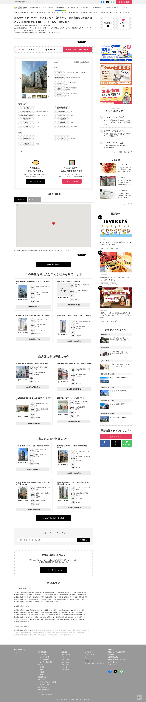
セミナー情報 (44, 657)
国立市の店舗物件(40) (78, 614)
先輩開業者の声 (43, 677)
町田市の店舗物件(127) (62, 612)
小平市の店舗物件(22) (20, 614)
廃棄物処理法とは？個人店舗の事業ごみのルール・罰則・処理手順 (115, 279)
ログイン (88, 657)
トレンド (64, 667)
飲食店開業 (65, 669)
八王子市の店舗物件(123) (22, 610)
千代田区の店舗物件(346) (22, 592)
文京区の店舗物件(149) (79, 592)
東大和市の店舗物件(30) (48, 617)
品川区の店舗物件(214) (64, 594)
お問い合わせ (112, 662)
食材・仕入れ (65, 662)
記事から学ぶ (42, 679)
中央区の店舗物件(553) (37, 592)
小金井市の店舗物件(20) (76, 612)
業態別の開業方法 (44, 689)
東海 (41, 674)
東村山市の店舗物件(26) (48, 614)
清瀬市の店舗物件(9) (62, 617)
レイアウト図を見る (72, 181)
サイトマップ (112, 664)
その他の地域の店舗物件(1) (22, 626)
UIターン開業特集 (46, 694)
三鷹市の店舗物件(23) (66, 610)
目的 (62, 649)
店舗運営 (113, 283)
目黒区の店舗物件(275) (79, 594)
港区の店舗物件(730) (51, 592)
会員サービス (89, 649)
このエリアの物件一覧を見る (53, 518)
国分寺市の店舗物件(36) (63, 614)
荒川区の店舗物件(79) (48, 599)
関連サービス (89, 661)
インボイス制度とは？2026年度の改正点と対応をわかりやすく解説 (116, 243)
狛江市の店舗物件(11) (34, 617)
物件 (62, 657)
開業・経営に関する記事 (48, 682)
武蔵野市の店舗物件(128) (52, 610)
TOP (15, 13)
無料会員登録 (116, 437)
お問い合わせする (35, 181)
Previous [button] (19, 77)
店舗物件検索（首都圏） (27, 13)
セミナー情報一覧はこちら (122, 152)
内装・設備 (65, 659)
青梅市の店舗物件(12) (80, 610)
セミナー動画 (44, 659)
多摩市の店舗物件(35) (36, 619)
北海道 (42, 672)
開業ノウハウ (104, 248)
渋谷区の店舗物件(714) (52, 597)
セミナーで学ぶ (42, 654)
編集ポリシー (44, 684)
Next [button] (48, 77)
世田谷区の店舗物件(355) (36, 597)
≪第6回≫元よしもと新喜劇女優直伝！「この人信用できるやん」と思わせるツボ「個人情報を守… (115, 315)
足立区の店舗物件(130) (21, 601)
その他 (40, 692)
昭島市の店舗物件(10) (34, 612)
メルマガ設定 (89, 654)
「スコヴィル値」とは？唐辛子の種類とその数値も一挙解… (125, 169)
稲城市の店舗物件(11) (50, 619)
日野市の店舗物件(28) (34, 614)
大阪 (41, 669)
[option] (34, 77)
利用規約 (111, 649)
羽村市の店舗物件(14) (63, 619)
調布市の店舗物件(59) (48, 612)
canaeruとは (112, 654)
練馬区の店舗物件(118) (77, 599)
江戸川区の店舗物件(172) (50, 601)
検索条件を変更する (54, 264)
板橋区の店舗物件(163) (62, 599)
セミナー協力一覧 (46, 662)
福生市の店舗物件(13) (20, 617)
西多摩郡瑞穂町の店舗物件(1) (23, 630)
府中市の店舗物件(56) (20, 612)
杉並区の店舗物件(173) (80, 597)
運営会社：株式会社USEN (117, 652)
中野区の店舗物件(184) (66, 597)
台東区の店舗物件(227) (21, 594)
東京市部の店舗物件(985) (22, 606)
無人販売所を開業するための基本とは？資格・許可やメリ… (125, 182)
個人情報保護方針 (114, 657)
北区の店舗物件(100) (35, 599)
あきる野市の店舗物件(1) (77, 619)
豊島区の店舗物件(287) (21, 599)
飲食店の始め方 (43, 687)
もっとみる (127, 204)
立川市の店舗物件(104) (37, 610)
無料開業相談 (42, 652)
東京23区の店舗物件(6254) (22, 588)
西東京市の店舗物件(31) (21, 621)
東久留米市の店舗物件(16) (77, 617)
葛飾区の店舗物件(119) (36, 601)
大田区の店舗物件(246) (21, 597)
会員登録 (88, 652)
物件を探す (41, 664)
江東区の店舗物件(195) (50, 594)
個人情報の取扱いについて (117, 659)
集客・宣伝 (65, 664)
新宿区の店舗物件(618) (65, 592)
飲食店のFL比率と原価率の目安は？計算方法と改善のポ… (125, 195)
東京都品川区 (41, 13)
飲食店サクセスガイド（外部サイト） (96, 663)
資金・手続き (114, 248)
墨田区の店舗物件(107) (36, 594)
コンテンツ (41, 649)
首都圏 (42, 667)
